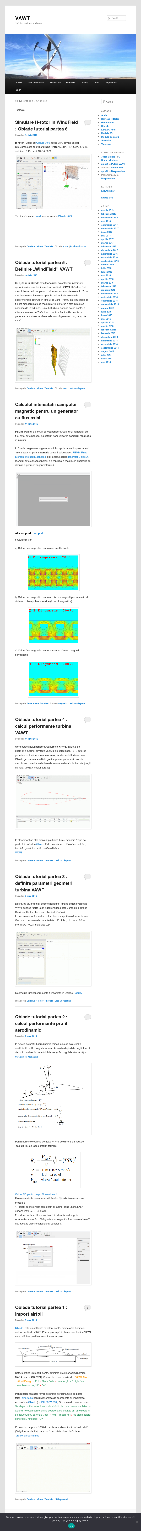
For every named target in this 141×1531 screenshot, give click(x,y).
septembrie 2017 (110, 228)
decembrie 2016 (109, 250)
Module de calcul (36, 82)
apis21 (104, 163)
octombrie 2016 (109, 257)
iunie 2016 (106, 271)
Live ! (96, 82)
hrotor (66, 246)
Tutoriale (70, 82)
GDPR (19, 89)
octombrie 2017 (109, 224)
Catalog (84, 82)
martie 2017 (107, 242)
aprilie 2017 (107, 239)
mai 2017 (106, 235)
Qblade (40, 844)
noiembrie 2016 (109, 253)
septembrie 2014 (110, 347)
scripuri (38, 533)
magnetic (62, 703)
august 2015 (107, 308)
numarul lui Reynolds (27, 1056)
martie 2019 (107, 210)
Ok (71, 1525)
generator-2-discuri (77, 456)
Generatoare (33, 703)
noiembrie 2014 (109, 340)
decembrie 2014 (109, 337)
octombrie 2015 (109, 300)
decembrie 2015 (109, 293)
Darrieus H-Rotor (35, 246)
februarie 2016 (108, 286)
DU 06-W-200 (49, 1402)
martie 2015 (107, 326)
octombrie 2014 (109, 344)
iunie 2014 (106, 358)
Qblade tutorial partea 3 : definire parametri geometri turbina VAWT (43, 883)
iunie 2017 (106, 232)
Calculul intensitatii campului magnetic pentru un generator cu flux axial (46, 411)
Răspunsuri (61, 1499)
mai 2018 (106, 221)
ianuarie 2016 (108, 289)
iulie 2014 (106, 355)
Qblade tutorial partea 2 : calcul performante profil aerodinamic (41, 1023)
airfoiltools (27, 1397)
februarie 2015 (108, 329)
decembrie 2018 (109, 217)
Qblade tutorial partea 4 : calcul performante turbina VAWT (43, 726)
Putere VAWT (118, 163)
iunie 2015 (106, 315)
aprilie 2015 (107, 322)
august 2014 (107, 351)
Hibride (105, 126)
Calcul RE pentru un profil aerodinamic (36, 1194)
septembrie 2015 (110, 304)
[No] (136, 1522)
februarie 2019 (108, 213)
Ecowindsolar (108, 190)
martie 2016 (107, 282)
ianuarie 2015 (108, 333)
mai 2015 (106, 318)
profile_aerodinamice (27, 1435)
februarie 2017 (108, 246)
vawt (38, 216)
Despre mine (111, 82)
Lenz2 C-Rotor (108, 129)
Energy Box (107, 197)
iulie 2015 (106, 311)
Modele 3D (55, 82)
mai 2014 (106, 362)
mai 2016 (106, 275)
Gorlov (78, 993)
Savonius (106, 140)
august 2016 (107, 264)
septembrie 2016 (110, 261)
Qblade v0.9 (43, 142)
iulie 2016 (106, 268)
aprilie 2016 (107, 279)
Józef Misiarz (108, 156)
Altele (104, 115)
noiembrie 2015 (109, 297)
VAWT (22, 18)
